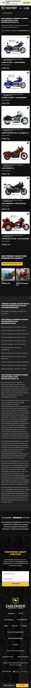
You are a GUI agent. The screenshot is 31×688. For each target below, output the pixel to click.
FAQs (6, 626)
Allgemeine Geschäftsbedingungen (15, 650)
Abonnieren (15, 583)
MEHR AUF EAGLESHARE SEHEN (12, 263)
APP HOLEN (26, 2)
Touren (21, 613)
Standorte (11, 613)
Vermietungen (8, 620)
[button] (15, 52)
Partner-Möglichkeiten (15, 638)
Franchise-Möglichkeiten (15, 632)
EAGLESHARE (22, 620)
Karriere (15, 644)
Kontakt (24, 626)
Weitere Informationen (23, 656)
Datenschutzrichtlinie (7, 656)
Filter (23, 685)
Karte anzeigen (8, 685)
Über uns (15, 626)
